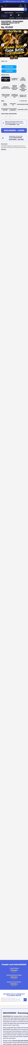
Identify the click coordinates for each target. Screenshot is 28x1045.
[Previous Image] (2, 45)
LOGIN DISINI (8, 71)
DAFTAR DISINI (9, 67)
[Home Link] (10, 5)
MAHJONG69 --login (14, 130)
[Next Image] (25, 45)
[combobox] (12, 9)
